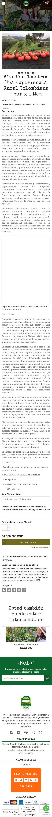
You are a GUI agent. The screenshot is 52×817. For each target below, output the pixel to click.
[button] (5, 51)
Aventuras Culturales (35, 104)
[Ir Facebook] (11, 732)
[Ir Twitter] (18, 732)
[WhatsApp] (40, 732)
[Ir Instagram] (33, 732)
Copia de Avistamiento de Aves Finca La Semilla (25, 306)
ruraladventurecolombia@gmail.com (26, 750)
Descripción (8, 111)
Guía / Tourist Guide (11, 494)
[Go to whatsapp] (46, 808)
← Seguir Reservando (40, 547)
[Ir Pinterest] (26, 732)
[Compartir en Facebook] (4, 590)
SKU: (4, 100)
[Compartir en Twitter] (9, 590)
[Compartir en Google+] (14, 590)
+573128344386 (26, 753)
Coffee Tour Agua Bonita (26, 644)
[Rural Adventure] (26, 3)
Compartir (7, 585)
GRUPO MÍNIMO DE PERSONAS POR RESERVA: (25, 556)
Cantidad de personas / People (17, 522)
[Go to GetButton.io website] (46, 814)
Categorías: (6, 104)
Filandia (5, 108)
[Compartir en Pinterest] (19, 590)
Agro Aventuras (18, 104)
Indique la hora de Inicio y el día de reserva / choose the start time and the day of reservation (26, 508)
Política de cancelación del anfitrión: (20, 565)
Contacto (26, 764)
